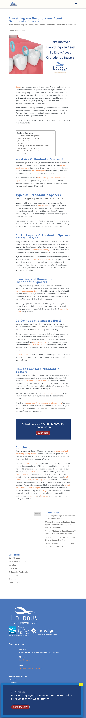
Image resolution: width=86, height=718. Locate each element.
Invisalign (12, 565)
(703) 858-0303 (24, 660)
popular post (14, 576)
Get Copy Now (20, 707)
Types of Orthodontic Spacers (28, 138)
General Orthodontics (17, 561)
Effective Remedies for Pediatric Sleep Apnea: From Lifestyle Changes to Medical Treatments (60, 524)
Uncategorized (14, 583)
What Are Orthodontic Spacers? (29, 136)
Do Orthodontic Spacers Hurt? (28, 148)
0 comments (71, 25)
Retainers (12, 579)
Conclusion (22, 153)
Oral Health (13, 569)
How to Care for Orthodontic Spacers (31, 151)
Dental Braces (39, 25)
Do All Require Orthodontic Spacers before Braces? (33, 142)
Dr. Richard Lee (17, 25)
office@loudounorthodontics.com (30, 668)
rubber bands (43, 206)
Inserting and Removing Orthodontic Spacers (33, 146)
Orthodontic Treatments (55, 25)
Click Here (43, 433)
